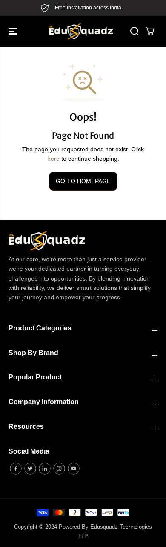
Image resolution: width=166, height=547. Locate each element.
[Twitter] (30, 468)
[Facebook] (16, 468)
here (53, 158)
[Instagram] (59, 468)
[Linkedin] (44, 468)
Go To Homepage (83, 181)
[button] (14, 31)
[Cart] (149, 31)
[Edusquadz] (81, 31)
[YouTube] (73, 468)
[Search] (134, 31)
